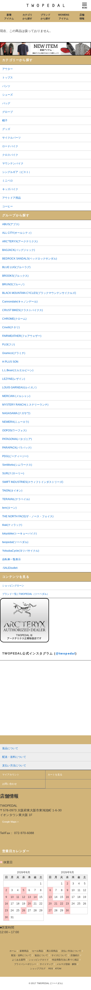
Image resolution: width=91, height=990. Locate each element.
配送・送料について (21, 955)
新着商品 (24, 951)
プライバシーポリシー (25, 964)
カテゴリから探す (27, 16)
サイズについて (59, 955)
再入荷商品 (52, 951)
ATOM (58, 968)
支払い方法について (71, 951)
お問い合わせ (9, 783)
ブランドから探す (45, 16)
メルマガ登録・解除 (66, 964)
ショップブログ (38, 968)
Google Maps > (10, 821)
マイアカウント (10, 774)
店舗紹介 (74, 955)
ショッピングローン (13, 585)
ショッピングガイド (39, 959)
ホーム (12, 951)
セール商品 (37, 951)
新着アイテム (9, 16)
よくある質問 (18, 959)
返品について (41, 955)
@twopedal (66, 653)
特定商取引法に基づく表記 (65, 959)
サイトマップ (46, 964)
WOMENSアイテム (63, 16)
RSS (50, 968)
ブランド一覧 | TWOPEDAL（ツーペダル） (25, 594)
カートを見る (55, 774)
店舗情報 (82, 16)
